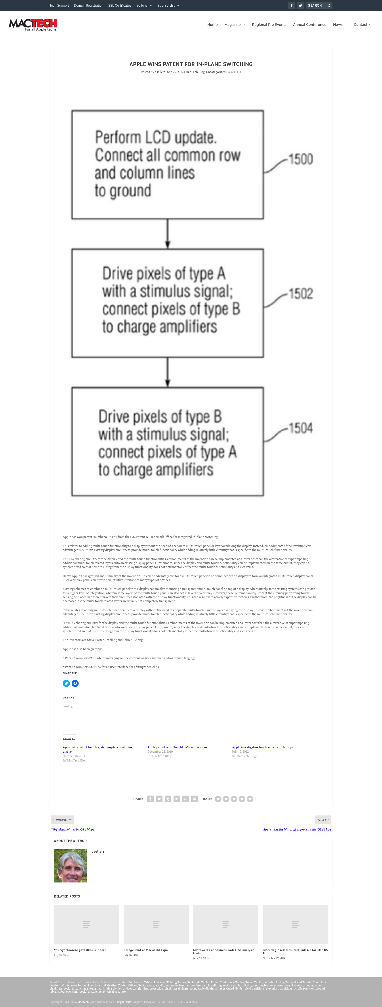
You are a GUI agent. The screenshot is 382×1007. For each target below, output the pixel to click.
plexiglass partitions (279, 988)
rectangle (171, 985)
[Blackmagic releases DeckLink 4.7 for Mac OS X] (295, 924)
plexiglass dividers (176, 988)
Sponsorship (167, 5)
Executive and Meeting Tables (107, 985)
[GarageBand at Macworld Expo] (156, 924)
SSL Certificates (119, 5)
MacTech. (83, 1002)
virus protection (153, 988)
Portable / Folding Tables (170, 982)
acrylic (159, 985)
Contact (360, 25)
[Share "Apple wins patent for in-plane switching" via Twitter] (159, 798)
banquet (184, 985)
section (258, 985)
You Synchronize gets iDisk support (80, 950)
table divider (113, 988)
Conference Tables (140, 982)
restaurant (230, 985)
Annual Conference (310, 25)
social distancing (75, 988)
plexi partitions (255, 988)
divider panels (132, 988)
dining (217, 985)
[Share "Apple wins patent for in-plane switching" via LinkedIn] (176, 798)
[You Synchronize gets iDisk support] (86, 924)
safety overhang (67, 992)
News (338, 25)
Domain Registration (88, 5)
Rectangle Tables (198, 982)
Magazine (232, 25)
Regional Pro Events (269, 25)
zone (287, 985)
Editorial (142, 5)
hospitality (245, 985)
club (209, 985)
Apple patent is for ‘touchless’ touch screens (177, 747)
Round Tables (254, 982)
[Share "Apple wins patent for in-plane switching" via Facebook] (150, 798)
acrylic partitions (305, 988)
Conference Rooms (74, 985)
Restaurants (146, 985)
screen (278, 985)
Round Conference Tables (227, 982)
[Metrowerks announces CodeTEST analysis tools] (225, 924)
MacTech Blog (195, 72)
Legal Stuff (124, 1002)
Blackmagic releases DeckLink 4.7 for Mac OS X (295, 951)
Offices (132, 985)
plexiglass (56, 988)
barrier (268, 985)
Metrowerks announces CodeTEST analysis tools (223, 951)
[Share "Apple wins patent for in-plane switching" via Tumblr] (168, 798)
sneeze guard (95, 988)
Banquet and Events (298, 982)
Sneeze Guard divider (229, 988)
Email (148, 1002)
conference (198, 985)
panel (318, 985)
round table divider (202, 988)
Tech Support (59, 5)
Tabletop (297, 985)
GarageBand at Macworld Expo (146, 950)
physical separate (114, 992)
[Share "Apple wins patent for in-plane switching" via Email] (194, 798)
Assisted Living (274, 982)
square (308, 985)
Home (212, 25)
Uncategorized (216, 72)
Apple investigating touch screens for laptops (262, 747)
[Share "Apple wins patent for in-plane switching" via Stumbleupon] (185, 798)
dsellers (160, 72)
